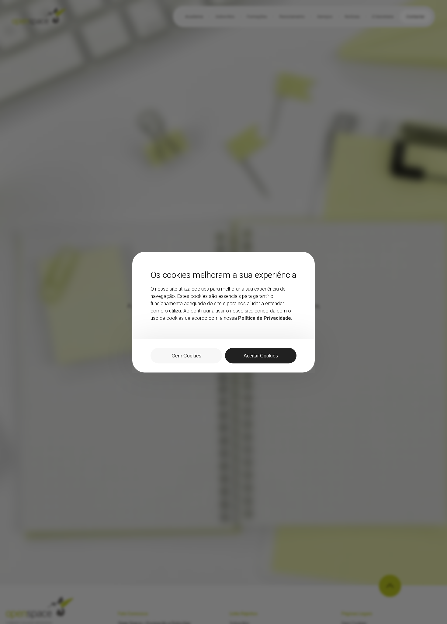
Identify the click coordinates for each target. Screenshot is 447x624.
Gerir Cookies (186, 355)
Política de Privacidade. (265, 318)
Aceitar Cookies (261, 355)
